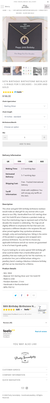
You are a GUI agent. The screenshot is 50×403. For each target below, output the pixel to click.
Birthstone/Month (9, 122)
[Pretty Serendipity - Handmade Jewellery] (25, 6)
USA (19, 161)
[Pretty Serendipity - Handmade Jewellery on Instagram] (27, 388)
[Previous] (4, 39)
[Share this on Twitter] (15, 295)
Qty (3, 133)
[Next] (46, 39)
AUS (42, 161)
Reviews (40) (7, 323)
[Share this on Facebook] (21, 295)
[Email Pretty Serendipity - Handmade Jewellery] (23, 388)
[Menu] (1, 6)
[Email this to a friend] (33, 295)
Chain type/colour (9, 101)
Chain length (7, 112)
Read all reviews (41, 331)
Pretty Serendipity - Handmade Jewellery (22, 395)
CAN (30, 161)
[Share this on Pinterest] (27, 295)
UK (8, 161)
